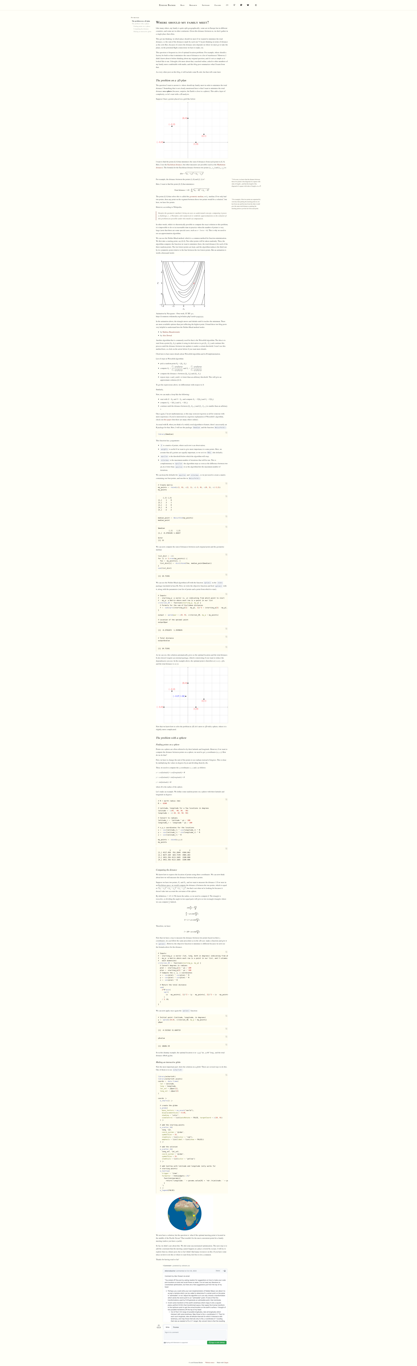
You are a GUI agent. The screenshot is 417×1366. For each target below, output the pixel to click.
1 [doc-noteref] (204, 179)
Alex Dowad (167, 335)
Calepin (226, 1362)
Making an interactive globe (142, 31)
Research (193, 5)
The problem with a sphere (140, 23)
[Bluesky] (248, 5)
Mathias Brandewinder (171, 332)
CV (227, 5)
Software (206, 5)
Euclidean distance (174, 164)
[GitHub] (234, 5)
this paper (167, 419)
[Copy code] (226, 432)
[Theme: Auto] (256, 5)
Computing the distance (141, 29)
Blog (182, 5)
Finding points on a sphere (141, 26)
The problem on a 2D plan (141, 21)
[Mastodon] (241, 5)
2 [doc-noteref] (223, 199)
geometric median (196, 196)
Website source (209, 1362)
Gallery (217, 5)
